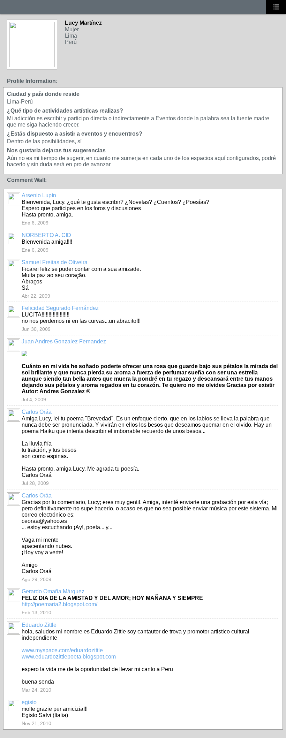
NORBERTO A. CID (46, 235)
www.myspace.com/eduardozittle (62, 650)
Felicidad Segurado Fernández (60, 308)
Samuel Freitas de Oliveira (55, 262)
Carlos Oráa (37, 412)
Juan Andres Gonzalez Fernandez (64, 341)
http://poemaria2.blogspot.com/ (59, 604)
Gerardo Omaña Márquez (53, 591)
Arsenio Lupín (39, 195)
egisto (29, 702)
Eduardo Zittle (39, 625)
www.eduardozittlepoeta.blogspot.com (69, 657)
